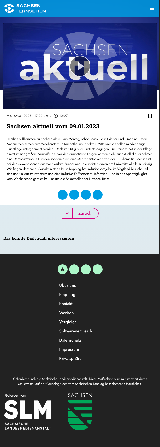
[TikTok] (97, 269)
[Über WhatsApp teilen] (86, 195)
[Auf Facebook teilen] (63, 195)
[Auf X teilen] (74, 195)
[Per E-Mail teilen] (97, 195)
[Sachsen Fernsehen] (25, 8)
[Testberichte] (63, 269)
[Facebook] (74, 269)
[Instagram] (86, 269)
